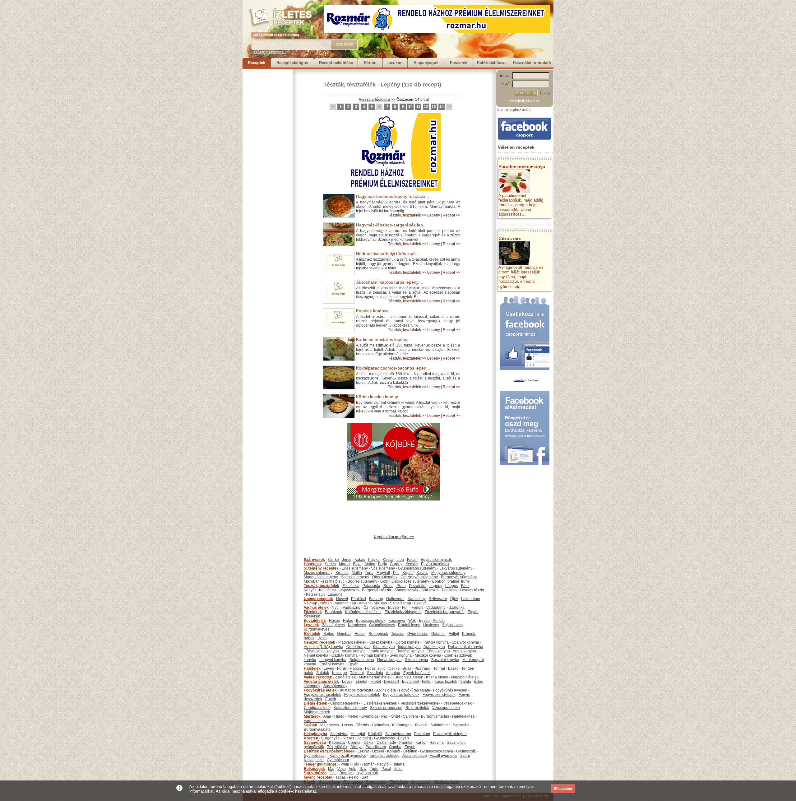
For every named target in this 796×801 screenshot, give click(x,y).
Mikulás (380, 603)
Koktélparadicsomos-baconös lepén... (393, 368)
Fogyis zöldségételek (362, 694)
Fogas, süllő (375, 668)
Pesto (354, 777)
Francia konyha (436, 642)
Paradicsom (376, 747)
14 (441, 107)
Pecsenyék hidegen (450, 734)
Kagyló (383, 764)
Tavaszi (420, 725)
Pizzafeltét (417, 586)
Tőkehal (357, 673)
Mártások (312, 716)
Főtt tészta (350, 586)
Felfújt (454, 633)
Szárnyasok (314, 559)
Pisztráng (422, 668)
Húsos (334, 620)
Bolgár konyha (361, 660)
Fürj (405, 607)
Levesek (311, 625)
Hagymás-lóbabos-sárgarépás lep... (391, 224)
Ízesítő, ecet (314, 760)
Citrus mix (509, 238)
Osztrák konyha (344, 655)
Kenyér (310, 590)
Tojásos (397, 633)
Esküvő (420, 603)
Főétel (375, 681)
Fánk (465, 586)
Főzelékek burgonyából (445, 612)
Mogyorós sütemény (448, 572)
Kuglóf (408, 572)
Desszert (391, 681)
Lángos (451, 586)
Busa (407, 668)
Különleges (401, 725)
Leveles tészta (472, 590)
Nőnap (326, 603)
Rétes (388, 586)
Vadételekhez (315, 721)
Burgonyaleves (316, 629)
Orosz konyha (358, 647)
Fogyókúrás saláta (414, 690)
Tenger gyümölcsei (320, 764)
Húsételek (313, 564)
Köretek (311, 738)
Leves (329, 668)
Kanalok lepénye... (374, 310)
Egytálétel (410, 681)
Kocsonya (396, 620)
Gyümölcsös (417, 633)
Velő (352, 768)
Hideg (339, 716)
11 (418, 107)
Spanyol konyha (465, 642)
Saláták (322, 673)
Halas (348, 620)
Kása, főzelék (445, 681)
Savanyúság (315, 742)
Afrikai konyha (354, 651)
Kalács (422, 572)
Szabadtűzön (315, 773)
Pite (396, 572)
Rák (355, 764)
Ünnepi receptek (318, 599)
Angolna (393, 673)
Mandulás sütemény (321, 577)
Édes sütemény (355, 568)
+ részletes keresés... (269, 52)
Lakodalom (470, 599)
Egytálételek (315, 620)
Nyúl (336, 607)
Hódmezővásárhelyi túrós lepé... (387, 253)
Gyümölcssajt (315, 755)
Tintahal (398, 764)
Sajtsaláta (461, 725)
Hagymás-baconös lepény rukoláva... (392, 196)
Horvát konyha (389, 660)
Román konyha (373, 655)
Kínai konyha (384, 647)
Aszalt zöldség (414, 755)
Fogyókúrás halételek (401, 694)
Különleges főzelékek (363, 612)
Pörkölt (439, 620)
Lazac (453, 668)
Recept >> (451, 215)
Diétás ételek (315, 703)
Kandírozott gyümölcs (348, 755)
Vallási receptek (318, 677)
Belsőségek (314, 768)
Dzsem (378, 751)
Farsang (376, 599)
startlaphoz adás (515, 110)
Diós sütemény (384, 577)
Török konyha (438, 651)
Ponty (342, 668)
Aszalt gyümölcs (443, 755)
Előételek (312, 633)
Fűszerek (458, 62)
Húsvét (342, 599)
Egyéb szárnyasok (436, 559)
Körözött (375, 734)
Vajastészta (349, 590)
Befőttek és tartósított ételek (329, 751)
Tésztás (362, 725)
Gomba (395, 747)
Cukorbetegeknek (345, 703)
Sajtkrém (410, 716)
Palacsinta (371, 586)
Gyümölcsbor (338, 760)
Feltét (426, 681)
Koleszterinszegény (350, 708)
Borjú (382, 564)
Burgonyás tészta (376, 590)
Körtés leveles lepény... (378, 396)
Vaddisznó (351, 607)
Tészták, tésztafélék (349, 84)
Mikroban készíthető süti (324, 581)
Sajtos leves (452, 625)
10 (410, 107)
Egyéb (393, 607)
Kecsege (339, 673)
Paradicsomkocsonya (521, 166)
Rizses (348, 738)
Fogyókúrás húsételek (322, 694)
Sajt (365, 777)
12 (426, 107)
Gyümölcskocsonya (436, 751)
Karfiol (420, 742)
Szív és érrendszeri (386, 708)
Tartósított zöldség (384, 755)
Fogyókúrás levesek (450, 690)
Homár (368, 764)
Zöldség (364, 738)
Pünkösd (358, 599)
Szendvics (339, 734)
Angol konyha (464, 651)
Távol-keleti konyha (322, 651)
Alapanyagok (426, 62)
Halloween (395, 599)
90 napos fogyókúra (356, 690)
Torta (369, 572)
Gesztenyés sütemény (419, 577)
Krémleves (357, 625)
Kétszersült (315, 594)
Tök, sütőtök (337, 747)
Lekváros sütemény (455, 568)
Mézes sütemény (318, 572)
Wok (412, 620)
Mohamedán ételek (375, 677)
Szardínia (375, 673)
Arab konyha (434, 647)
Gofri (384, 581)
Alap (327, 716)
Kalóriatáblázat (491, 62)
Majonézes (329, 725)
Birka (357, 564)
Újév (454, 599)
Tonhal (439, 668)
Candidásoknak (317, 708)
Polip (344, 764)
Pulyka (374, 559)
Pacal (386, 768)
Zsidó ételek (345, 677)
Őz (365, 607)
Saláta (465, 681)
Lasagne (335, 594)
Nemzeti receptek (319, 642)
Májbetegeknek (317, 712)
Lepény (390, 84)
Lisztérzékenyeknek (380, 703)
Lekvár (363, 751)
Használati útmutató (532, 62)
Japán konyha (381, 651)
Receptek (256, 62)
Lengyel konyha (332, 660)
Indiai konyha (409, 647)
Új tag (545, 93)
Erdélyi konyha (332, 664)
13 (434, 107)
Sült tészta (430, 590)
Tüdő (374, 768)
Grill (333, 773)
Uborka (354, 742)
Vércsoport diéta (446, 708)
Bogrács (347, 773)
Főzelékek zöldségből (403, 612)
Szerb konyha (416, 660)
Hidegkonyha (315, 734)
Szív (363, 768)
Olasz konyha (380, 642)
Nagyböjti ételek (465, 677)
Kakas (359, 559)
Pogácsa (449, 590)
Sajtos (328, 633)
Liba (400, 559)
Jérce (346, 559)
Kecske (411, 564)
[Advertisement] (267, 162)
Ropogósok (378, 633)
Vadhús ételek (316, 607)
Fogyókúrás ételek (320, 690)
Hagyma (436, 742)
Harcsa (356, 668)
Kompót (393, 751)
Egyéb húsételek (435, 564)
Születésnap (400, 603)
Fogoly (417, 607)
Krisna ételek (437, 677)
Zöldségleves (333, 625)
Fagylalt (383, 572)
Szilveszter (438, 599)
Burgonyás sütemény (459, 577)
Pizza (401, 586)
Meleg (353, 716)
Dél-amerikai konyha (465, 647)
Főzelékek (313, 612)
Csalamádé (386, 742)
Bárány (396, 564)
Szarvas (378, 607)
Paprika (405, 742)
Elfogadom (563, 788)
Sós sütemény (383, 568)
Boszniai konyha (445, 660)
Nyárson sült (367, 773)
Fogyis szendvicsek (439, 694)
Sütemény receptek (321, 568)
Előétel (361, 681)
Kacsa (388, 559)
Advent (365, 603)
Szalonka (457, 607)
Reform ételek (417, 708)
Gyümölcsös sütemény (417, 568)
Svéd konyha (401, 655)
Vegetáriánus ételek (321, 681)
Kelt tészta (327, 590)
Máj (331, 768)
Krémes (342, 572)
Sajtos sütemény (355, 577)
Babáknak (333, 612)
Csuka (394, 668)
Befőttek (410, 751)
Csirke (333, 559)
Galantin (438, 633)
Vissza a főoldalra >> (377, 99)
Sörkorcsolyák (406, 590)
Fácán (412, 559)
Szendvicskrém (398, 734)
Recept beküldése (336, 62)
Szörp (465, 755)
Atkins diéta (386, 690)
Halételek (312, 668)
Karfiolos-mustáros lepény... (383, 339)
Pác (384, 716)
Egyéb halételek (417, 673)
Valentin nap (345, 603)
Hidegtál (358, 734)
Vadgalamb (436, 607)
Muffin (357, 572)
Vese (341, 768)
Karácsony (417, 599)
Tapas (341, 777)
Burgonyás (330, 738)
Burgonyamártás (435, 716)
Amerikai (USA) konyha (323, 647)
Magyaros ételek (352, 642)
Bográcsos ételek (370, 620)
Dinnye (356, 747)
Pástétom (422, 734)
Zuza (398, 768)
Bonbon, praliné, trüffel (451, 581)
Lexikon (395, 62)
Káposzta (337, 742)
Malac (370, 564)
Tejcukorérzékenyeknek (420, 703)
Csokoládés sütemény (410, 581)
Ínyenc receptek (318, 777)
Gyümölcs (369, 716)
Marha (344, 564)
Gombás (344, 633)
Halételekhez (463, 716)
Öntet (395, 716)
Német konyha (316, 655)
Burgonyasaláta (317, 729)
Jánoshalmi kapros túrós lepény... (389, 282)
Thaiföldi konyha (410, 651)
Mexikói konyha (428, 655)
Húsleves (431, 625)
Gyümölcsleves (382, 625)
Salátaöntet (440, 725)
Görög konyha (407, 642)
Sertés (330, 564)
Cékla (368, 742)
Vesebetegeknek (457, 703)
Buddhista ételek (409, 677)
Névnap (310, 603)
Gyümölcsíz (466, 751)
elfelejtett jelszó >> (524, 101)
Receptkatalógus (292, 62)
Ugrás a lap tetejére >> (394, 537)
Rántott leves (409, 625)
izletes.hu (519, 380)
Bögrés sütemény (362, 581)
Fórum (370, 62)
